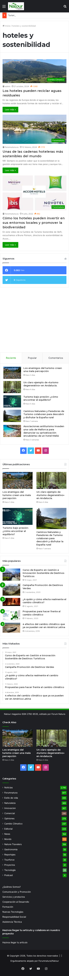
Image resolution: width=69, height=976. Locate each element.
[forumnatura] (16, 6)
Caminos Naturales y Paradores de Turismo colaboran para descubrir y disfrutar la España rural (43, 414)
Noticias (8, 787)
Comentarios (55, 357)
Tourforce (9, 859)
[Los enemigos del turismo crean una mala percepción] (12, 373)
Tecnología (10, 870)
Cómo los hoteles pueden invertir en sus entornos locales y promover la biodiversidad (34, 222)
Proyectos (9, 865)
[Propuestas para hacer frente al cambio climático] (11, 615)
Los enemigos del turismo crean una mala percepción (42, 370)
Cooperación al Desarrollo (15, 902)
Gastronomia (10, 849)
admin (7, 86)
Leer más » (10, 109)
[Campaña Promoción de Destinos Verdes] (11, 590)
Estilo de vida (11, 798)
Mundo (7, 839)
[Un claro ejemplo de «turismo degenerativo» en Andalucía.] (12, 387)
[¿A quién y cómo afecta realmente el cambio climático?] (11, 602)
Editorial (8, 828)
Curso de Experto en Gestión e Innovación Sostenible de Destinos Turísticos (43, 573)
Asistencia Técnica (12, 922)
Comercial (9, 813)
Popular (32, 357)
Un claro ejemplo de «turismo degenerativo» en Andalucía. (40, 384)
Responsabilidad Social (14, 917)
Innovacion (10, 808)
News (7, 834)
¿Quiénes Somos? (11, 887)
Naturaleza (10, 803)
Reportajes (9, 854)
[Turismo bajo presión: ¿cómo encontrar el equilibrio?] (12, 401)
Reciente (11, 357)
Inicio (7, 26)
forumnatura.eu (12, 147)
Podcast (8, 875)
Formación (7, 907)
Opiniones (9, 818)
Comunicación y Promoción (16, 892)
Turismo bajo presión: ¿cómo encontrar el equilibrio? (34, 15)
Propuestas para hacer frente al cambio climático (41, 613)
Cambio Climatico (13, 823)
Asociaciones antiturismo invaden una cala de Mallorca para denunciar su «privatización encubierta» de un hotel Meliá (43, 431)
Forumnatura (10, 792)
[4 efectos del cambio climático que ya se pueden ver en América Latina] (11, 628)
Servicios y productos (13, 897)
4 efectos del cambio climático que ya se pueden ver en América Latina (44, 626)
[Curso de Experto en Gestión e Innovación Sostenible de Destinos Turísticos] (11, 575)
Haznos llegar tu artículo (14, 942)
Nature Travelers (13, 844)
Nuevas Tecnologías (12, 912)
